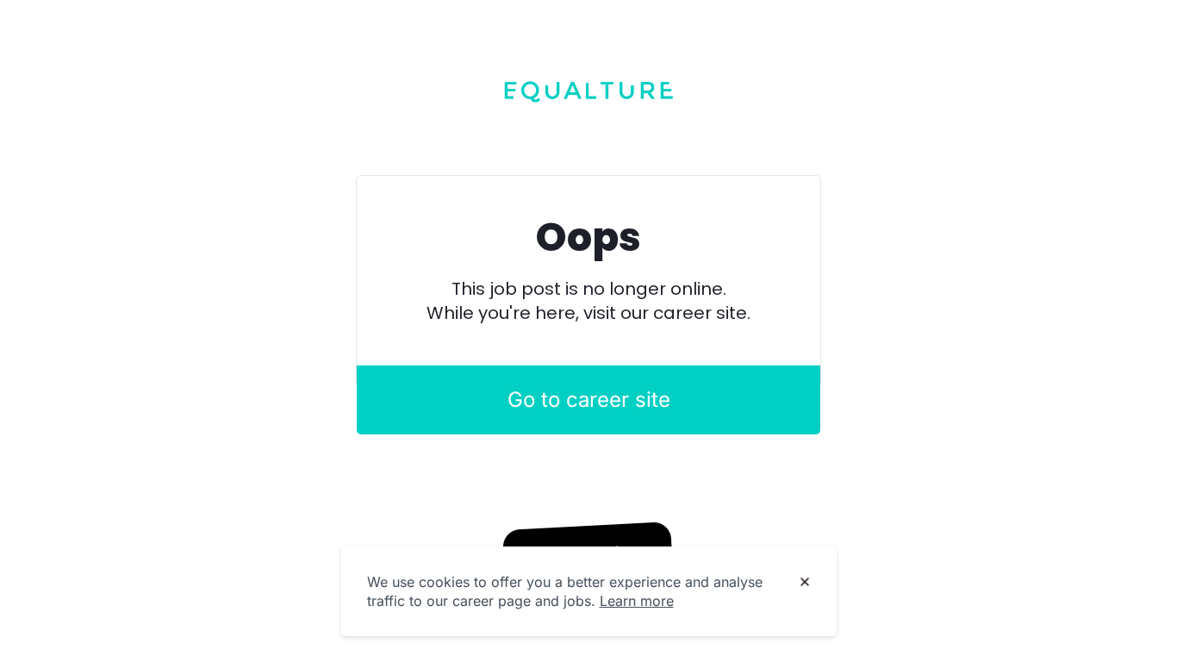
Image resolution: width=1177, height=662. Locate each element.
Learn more (637, 600)
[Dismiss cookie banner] (805, 583)
